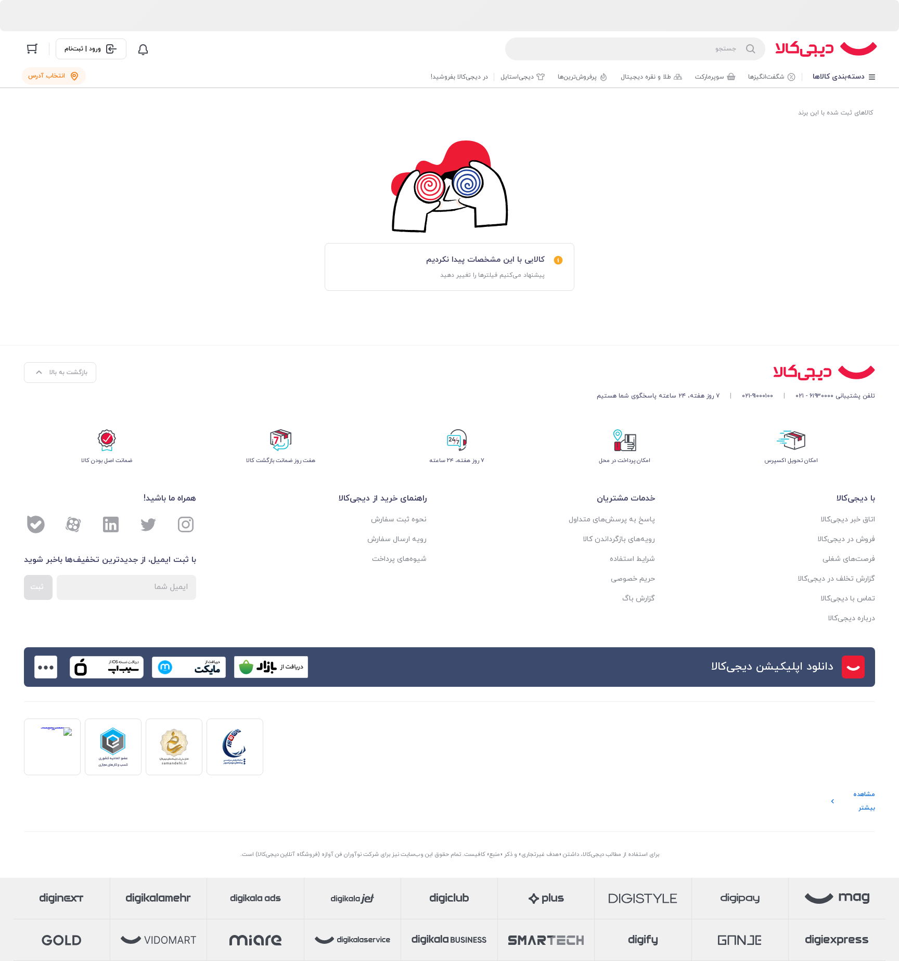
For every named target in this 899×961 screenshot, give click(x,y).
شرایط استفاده (632, 559)
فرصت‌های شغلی (849, 559)
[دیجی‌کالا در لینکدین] (110, 524)
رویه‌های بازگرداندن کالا (619, 539)
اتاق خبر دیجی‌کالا (847, 519)
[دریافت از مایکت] (189, 667)
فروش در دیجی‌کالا (846, 539)
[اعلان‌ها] (143, 49)
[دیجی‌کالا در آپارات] (73, 524)
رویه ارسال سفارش (397, 539)
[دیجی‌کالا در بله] (35, 524)
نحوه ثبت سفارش (399, 519)
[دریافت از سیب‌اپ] (107, 667)
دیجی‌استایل (517, 77)
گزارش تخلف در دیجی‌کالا (836, 579)
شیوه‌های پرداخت (399, 559)
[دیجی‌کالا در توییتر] (148, 524)
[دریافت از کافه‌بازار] (271, 667)
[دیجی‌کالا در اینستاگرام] (185, 524)
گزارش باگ (638, 599)
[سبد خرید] (32, 49)
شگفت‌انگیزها (766, 77)
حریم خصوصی (633, 579)
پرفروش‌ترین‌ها (577, 77)
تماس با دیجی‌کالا (847, 599)
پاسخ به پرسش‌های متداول (612, 519)
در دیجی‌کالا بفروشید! (459, 77)
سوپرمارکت (709, 77)
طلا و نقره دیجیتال (646, 77)
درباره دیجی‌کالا (851, 618)
